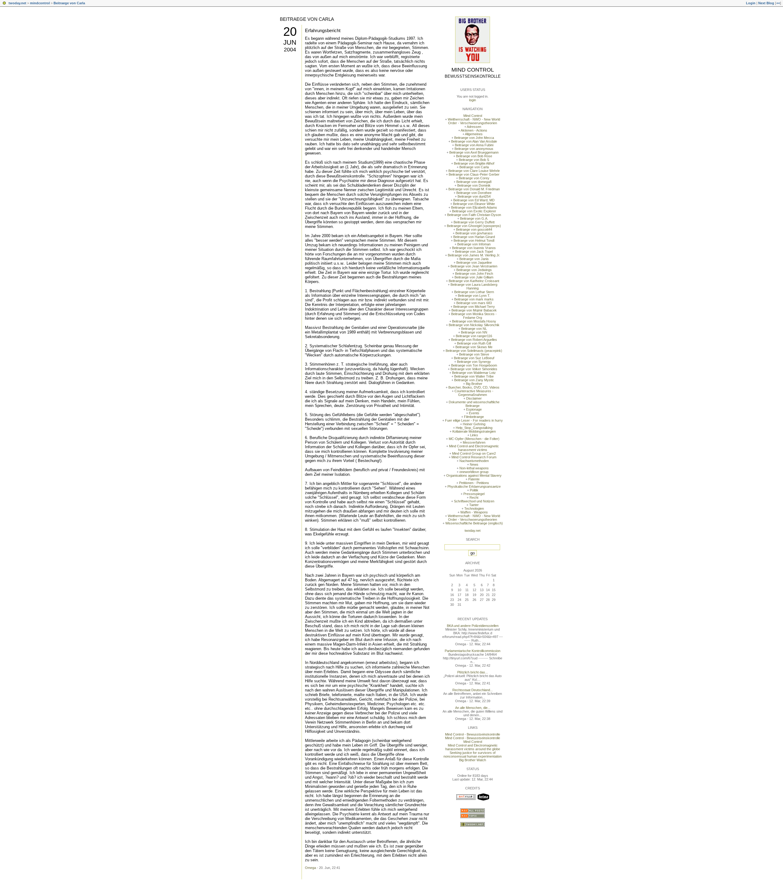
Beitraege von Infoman (474, 244)
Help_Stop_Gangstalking (474, 428)
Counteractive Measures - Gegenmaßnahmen (474, 393)
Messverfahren (474, 442)
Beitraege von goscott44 (474, 229)
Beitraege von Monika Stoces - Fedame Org (474, 315)
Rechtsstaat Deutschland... (472, 690)
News (474, 464)
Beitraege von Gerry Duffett (474, 222)
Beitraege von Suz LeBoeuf (474, 358)
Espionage (474, 409)
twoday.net (17, 3)
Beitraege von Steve (474, 354)
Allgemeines (474, 134)
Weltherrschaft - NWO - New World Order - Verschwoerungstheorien (474, 121)
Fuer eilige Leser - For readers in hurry (474, 420)
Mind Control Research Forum (473, 457)
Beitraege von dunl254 (474, 196)
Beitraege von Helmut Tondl (474, 240)
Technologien (474, 508)
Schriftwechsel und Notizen (474, 501)
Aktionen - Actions (474, 130)
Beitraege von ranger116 (474, 336)
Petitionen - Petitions (474, 483)
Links (474, 435)
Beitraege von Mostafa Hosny (474, 321)
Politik (474, 490)
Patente (474, 479)
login (472, 100)
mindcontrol (40, 3)
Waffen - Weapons (474, 512)
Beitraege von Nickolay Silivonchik (474, 325)
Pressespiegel (473, 494)
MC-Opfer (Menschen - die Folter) (474, 439)
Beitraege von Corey (474, 178)
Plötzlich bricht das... (472, 672)
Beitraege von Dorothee (474, 193)
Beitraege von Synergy (474, 361)
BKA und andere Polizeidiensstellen (473, 626)
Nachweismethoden (474, 461)
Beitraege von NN (474, 332)
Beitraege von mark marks (474, 299)
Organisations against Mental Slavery (474, 475)
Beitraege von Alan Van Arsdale (474, 141)
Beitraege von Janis (474, 259)
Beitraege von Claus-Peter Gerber (474, 174)
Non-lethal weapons (474, 468)
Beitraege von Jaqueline (474, 262)
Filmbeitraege (474, 417)
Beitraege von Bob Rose (474, 156)
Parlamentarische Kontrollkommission (472, 651)
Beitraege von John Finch (474, 273)
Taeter (474, 505)
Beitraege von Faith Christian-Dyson (474, 215)
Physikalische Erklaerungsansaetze (474, 486)
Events (474, 413)
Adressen (474, 127)
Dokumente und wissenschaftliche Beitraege (474, 404)
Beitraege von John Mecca (474, 138)
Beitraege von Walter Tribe (474, 376)
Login (750, 3)
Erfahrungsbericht (322, 30)
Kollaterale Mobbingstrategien (474, 431)
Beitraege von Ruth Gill (474, 343)
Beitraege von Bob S (474, 160)
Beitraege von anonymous (474, 149)
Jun (289, 42)
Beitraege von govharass (474, 233)
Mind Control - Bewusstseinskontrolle (472, 734)
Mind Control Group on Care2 (474, 453)
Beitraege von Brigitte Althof (474, 163)
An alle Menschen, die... (472, 708)
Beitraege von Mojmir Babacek (474, 310)
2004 (290, 50)
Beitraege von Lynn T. (474, 295)
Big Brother (474, 384)
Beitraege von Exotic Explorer (474, 211)
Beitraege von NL (474, 328)
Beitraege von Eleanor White (474, 204)
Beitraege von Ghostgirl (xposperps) (474, 226)
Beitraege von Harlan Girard (474, 237)
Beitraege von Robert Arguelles (474, 339)
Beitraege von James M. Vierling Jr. (474, 255)
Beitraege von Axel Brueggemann (474, 152)
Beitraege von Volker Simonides (474, 369)
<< (778, 3)
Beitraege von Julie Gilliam (474, 277)
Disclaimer (474, 398)
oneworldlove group (473, 472)
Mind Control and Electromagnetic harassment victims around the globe (472, 747)
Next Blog (766, 3)
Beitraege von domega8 (474, 182)
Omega (310, 868)
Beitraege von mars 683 (474, 303)
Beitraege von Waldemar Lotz (474, 372)
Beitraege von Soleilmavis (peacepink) (474, 350)
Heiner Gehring (474, 424)
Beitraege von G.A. (474, 218)
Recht (473, 497)
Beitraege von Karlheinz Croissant (474, 281)
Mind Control (472, 70)
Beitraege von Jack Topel (474, 251)
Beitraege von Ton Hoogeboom (474, 365)
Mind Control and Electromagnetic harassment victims (474, 448)
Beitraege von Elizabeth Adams (474, 207)
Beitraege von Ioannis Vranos (474, 248)
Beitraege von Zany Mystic (474, 380)
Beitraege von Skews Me (473, 347)
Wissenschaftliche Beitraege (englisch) (474, 523)
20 (290, 31)
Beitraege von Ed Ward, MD (474, 200)
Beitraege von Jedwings (474, 270)
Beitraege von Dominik (474, 185)
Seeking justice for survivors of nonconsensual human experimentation (472, 754)
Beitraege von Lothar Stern (474, 292)
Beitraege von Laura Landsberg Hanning (474, 286)
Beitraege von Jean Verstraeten (474, 266)
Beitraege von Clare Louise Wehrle (474, 171)
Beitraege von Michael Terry (474, 306)
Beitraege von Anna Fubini (474, 145)
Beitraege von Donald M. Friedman (474, 189)
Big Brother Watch (472, 760)
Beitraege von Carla (69, 3)
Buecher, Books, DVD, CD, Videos (473, 387)
